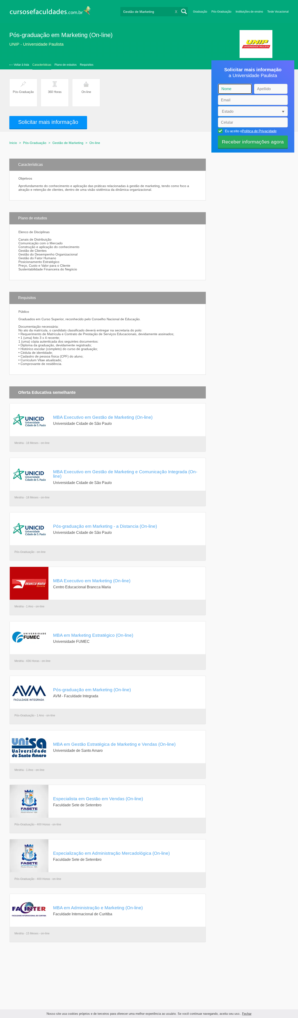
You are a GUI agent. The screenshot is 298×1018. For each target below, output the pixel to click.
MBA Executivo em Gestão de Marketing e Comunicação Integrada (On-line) (125, 474)
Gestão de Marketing (67, 143)
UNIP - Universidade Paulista (36, 44)
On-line (94, 143)
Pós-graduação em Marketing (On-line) (92, 689)
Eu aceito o (251, 131)
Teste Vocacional (278, 11)
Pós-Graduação (221, 11)
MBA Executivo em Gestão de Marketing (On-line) (102, 417)
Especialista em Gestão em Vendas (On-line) (98, 798)
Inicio (13, 143)
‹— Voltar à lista (19, 64)
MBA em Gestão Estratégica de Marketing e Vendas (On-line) (114, 744)
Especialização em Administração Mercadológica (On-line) (111, 853)
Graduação (200, 11)
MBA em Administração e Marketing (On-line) (98, 907)
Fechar (246, 1013)
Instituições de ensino (249, 11)
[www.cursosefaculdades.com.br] (50, 11)
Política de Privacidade (259, 131)
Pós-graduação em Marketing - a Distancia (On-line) (105, 526)
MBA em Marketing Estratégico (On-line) (93, 635)
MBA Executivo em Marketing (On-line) (91, 580)
